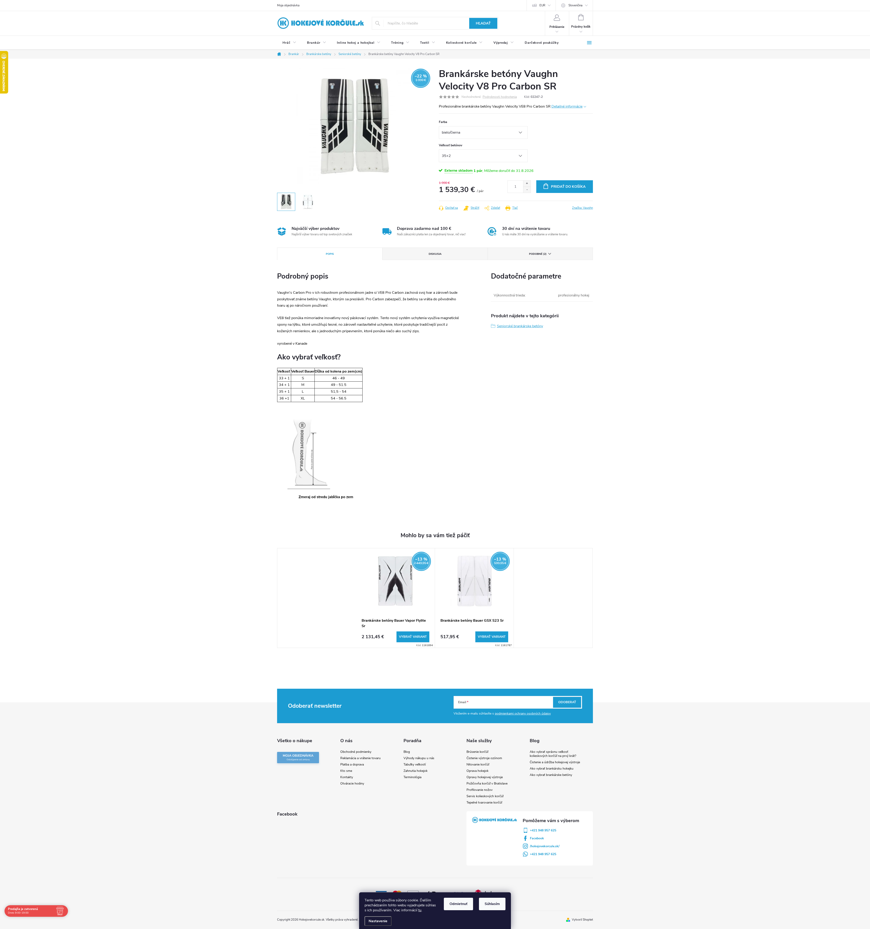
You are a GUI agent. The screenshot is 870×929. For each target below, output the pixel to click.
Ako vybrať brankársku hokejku (551, 768)
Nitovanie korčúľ (477, 764)
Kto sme (346, 771)
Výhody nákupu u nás (419, 758)
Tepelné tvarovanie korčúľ (484, 802)
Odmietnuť (458, 903)
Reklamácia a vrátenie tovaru (360, 758)
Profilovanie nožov (479, 790)
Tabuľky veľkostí (415, 764)
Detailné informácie (566, 106)
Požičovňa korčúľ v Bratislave (487, 783)
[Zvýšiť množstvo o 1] (527, 184)
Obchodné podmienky (355, 752)
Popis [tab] (330, 254)
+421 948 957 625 (543, 830)
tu (419, 910)
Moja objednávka (288, 5)
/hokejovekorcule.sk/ (544, 846)
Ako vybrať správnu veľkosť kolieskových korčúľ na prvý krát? (553, 754)
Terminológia (412, 777)
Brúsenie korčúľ (477, 752)
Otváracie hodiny (352, 783)
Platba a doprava (352, 764)
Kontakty (346, 777)
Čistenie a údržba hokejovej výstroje (555, 762)
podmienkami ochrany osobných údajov (523, 713)
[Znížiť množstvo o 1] (527, 190)
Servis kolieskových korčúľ (484, 796)
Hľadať (483, 23)
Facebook (537, 838)
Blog (407, 752)
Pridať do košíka (568, 186)
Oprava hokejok (477, 771)
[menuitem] (289, 43)
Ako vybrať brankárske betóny (551, 775)
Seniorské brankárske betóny (520, 326)
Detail (412, 636)
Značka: (582, 208)
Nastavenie (378, 921)
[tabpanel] (395, 598)
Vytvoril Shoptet (582, 920)
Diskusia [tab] (435, 254)
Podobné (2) (537, 254)
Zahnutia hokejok (416, 771)
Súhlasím (492, 903)
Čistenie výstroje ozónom (484, 758)
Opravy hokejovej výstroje (484, 777)
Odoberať (567, 702)
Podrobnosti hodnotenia (500, 97)
